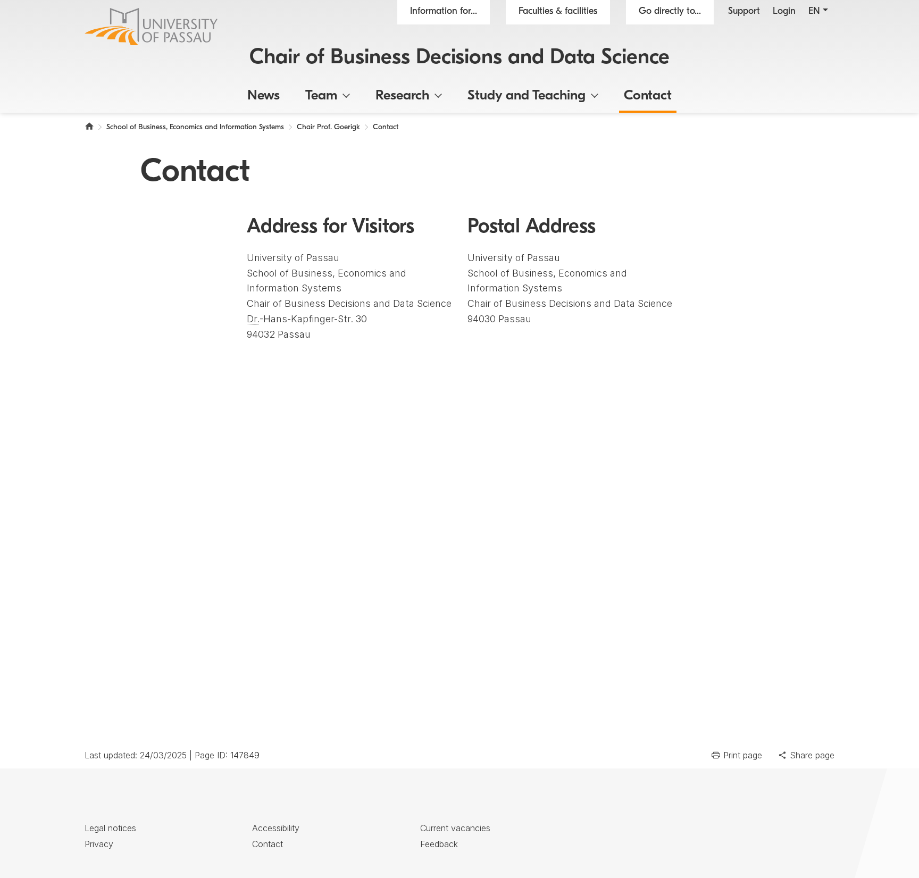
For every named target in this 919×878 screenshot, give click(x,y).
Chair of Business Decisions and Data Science (459, 58)
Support (744, 11)
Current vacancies (455, 828)
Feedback (439, 844)
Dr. (253, 318)
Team (321, 96)
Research (402, 96)
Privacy (99, 844)
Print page (742, 755)
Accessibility (275, 828)
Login (784, 11)
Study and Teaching (526, 96)
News (263, 96)
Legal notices (110, 828)
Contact (648, 96)
